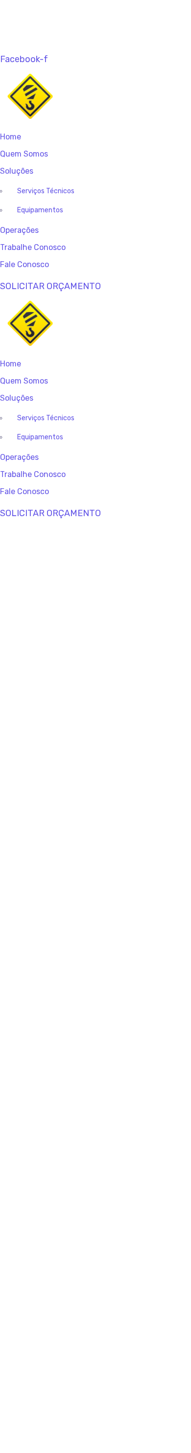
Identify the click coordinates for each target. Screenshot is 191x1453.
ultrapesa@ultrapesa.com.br (77, 19)
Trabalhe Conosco (33, 247)
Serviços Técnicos (45, 191)
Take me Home (95, 1328)
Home (10, 136)
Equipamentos (40, 210)
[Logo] (86, 72)
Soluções (16, 171)
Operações (19, 230)
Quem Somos (24, 154)
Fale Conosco (24, 264)
